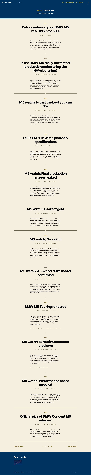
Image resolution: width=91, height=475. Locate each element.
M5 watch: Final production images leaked (45, 175)
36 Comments (53, 145)
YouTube (46, 367)
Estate (40, 328)
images (47, 328)
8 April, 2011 (45, 388)
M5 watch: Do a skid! (45, 239)
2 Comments (53, 74)
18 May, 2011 (45, 213)
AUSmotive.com (6, 2)
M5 (50, 328)
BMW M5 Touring (35, 328)
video (42, 367)
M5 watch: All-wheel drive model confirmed (45, 273)
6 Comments (53, 424)
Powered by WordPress (31, 472)
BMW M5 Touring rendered (45, 307)
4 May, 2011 (45, 279)
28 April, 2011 (45, 349)
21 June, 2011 (45, 110)
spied (60, 328)
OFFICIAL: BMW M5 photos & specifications (45, 140)
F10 (42, 328)
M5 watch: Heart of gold (45, 209)
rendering (56, 328)
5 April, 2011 (45, 424)
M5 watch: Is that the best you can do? (45, 104)
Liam (42, 35)
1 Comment (53, 213)
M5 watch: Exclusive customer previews (45, 344)
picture (52, 328)
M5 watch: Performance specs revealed (45, 383)
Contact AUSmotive (69, 2)
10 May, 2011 (45, 243)
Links (76, 2)
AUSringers (81, 2)
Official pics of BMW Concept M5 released (45, 418)
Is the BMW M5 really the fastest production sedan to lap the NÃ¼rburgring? (45, 67)
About (63, 2)
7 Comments (53, 181)
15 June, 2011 (45, 181)
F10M (45, 328)
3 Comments (53, 110)
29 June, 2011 (49, 35)
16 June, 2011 (45, 145)
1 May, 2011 (45, 310)
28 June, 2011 (45, 74)
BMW (45, 23)
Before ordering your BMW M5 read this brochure (45, 29)
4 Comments (53, 243)
